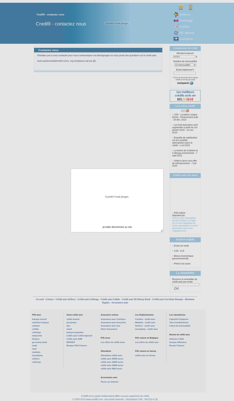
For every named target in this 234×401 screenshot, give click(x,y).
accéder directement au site (117, 227)
